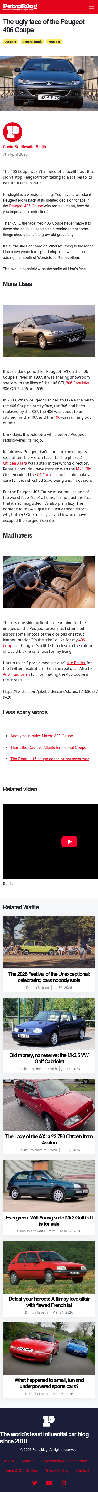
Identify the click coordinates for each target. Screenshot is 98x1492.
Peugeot (54, 42)
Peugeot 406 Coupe (26, 206)
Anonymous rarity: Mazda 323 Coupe (41, 735)
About (9, 1461)
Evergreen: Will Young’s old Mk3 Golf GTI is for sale (49, 1220)
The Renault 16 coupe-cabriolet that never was (49, 758)
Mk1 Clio (83, 468)
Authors (27, 1461)
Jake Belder (76, 662)
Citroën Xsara (15, 463)
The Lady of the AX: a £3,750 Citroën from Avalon (49, 1139)
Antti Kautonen (16, 674)
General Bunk (32, 42)
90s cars (10, 42)
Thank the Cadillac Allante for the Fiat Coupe (48, 747)
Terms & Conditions (20, 1470)
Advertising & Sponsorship (64, 1461)
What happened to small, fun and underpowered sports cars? (49, 1383)
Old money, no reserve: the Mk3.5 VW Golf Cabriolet (49, 1058)
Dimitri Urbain (37, 987)
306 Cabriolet (78, 382)
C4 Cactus (45, 474)
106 (57, 417)
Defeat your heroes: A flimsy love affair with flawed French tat (49, 1302)
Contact (82, 1470)
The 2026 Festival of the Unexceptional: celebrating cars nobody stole (49, 977)
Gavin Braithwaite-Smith (24, 146)
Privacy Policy (56, 1470)
